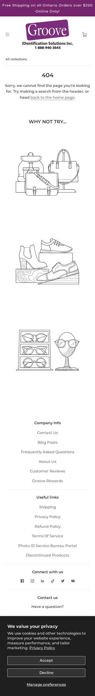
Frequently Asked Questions (47, 452)
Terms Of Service (47, 536)
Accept (46, 660)
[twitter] (63, 581)
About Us (47, 461)
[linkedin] (42, 581)
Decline (46, 673)
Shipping (47, 507)
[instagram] (32, 581)
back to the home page (52, 97)
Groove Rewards (47, 481)
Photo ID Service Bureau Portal (47, 546)
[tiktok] (53, 581)
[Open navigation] (11, 34)
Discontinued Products (47, 555)
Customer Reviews (47, 471)
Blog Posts (47, 442)
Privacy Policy (42, 648)
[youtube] (73, 581)
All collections (16, 59)
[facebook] (22, 581)
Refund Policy (48, 526)
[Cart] (84, 34)
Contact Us (47, 432)
